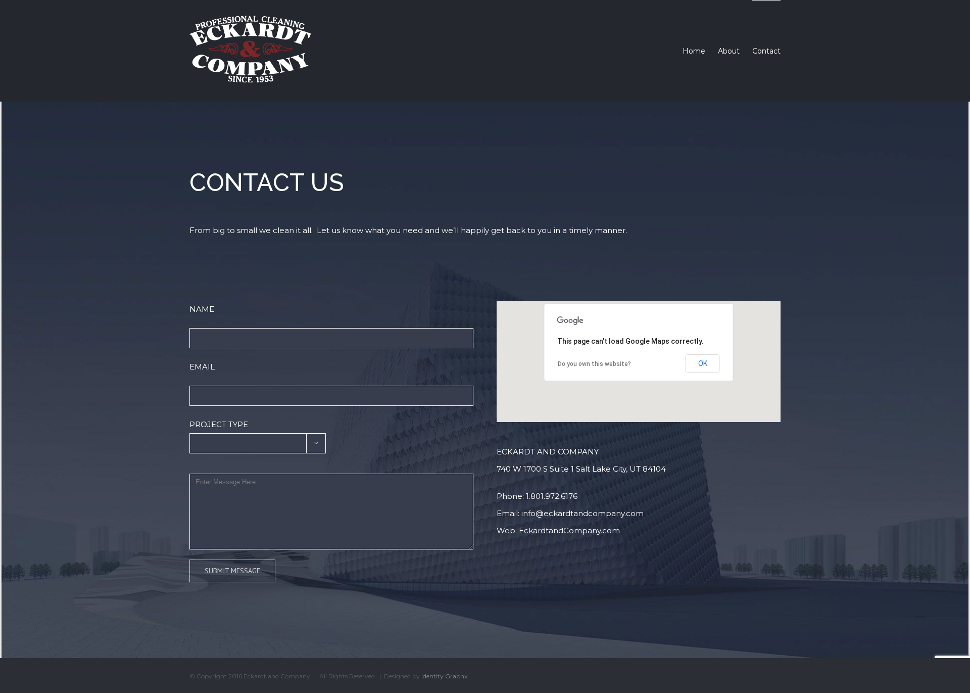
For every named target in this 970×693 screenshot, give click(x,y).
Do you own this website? (594, 363)
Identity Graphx (444, 676)
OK (702, 363)
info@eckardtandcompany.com (582, 513)
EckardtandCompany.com (569, 530)
